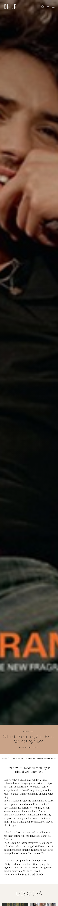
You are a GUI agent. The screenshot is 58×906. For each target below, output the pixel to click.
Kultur (12, 758)
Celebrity (29, 731)
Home (4, 758)
